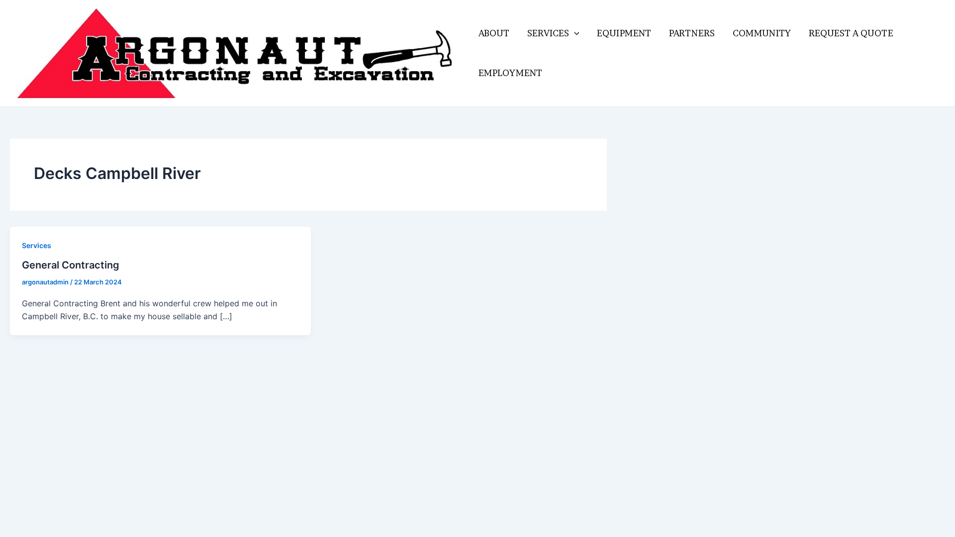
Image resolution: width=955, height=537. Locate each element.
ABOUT (493, 33)
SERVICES (548, 33)
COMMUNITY (762, 33)
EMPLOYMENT (510, 73)
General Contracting (70, 265)
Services (36, 245)
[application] (574, 33)
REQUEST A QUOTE (851, 33)
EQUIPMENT (624, 33)
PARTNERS (692, 33)
